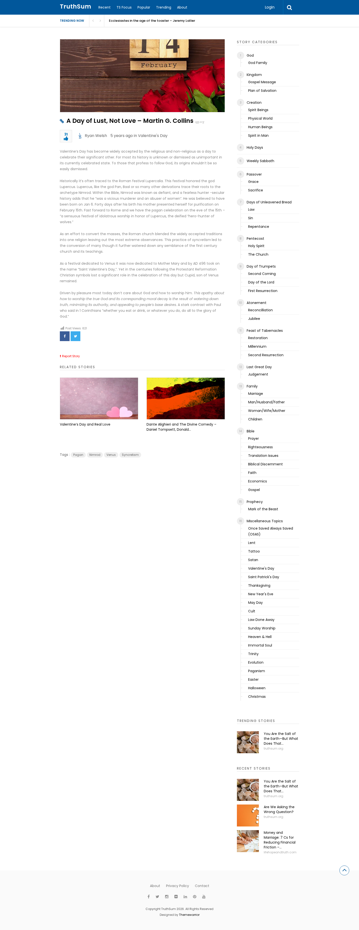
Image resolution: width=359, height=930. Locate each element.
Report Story (71, 356)
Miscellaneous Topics (265, 521)
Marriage (255, 393)
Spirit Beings (258, 109)
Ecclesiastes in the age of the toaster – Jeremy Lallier (152, 20)
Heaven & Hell (260, 636)
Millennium (257, 346)
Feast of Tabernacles (265, 330)
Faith (252, 472)
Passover (254, 174)
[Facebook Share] (65, 336)
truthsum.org (273, 748)
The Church (258, 254)
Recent (104, 7)
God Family (257, 62)
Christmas (257, 696)
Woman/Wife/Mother (266, 410)
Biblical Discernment (265, 464)
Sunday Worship (261, 628)
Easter (253, 679)
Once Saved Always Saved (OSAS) (270, 531)
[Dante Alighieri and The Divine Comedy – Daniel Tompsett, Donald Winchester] (186, 398)
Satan (253, 559)
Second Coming (262, 273)
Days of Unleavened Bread (269, 202)
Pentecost (255, 238)
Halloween (256, 688)
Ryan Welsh (96, 135)
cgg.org (199, 122)
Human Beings (260, 127)
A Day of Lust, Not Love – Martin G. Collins (129, 120)
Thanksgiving (259, 585)
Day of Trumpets (261, 266)
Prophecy (255, 501)
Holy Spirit (256, 245)
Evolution (256, 662)
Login (270, 7)
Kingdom (254, 74)
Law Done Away (261, 619)
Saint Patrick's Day (263, 577)
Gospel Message (262, 82)
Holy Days (255, 147)
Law (251, 209)
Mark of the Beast (263, 509)
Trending (163, 7)
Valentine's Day (153, 135)
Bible (250, 431)
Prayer (253, 438)
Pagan (78, 455)
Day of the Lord (261, 282)
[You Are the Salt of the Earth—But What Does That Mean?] (248, 742)
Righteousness (260, 447)
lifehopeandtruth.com (280, 852)
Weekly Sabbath (260, 160)
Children (255, 419)
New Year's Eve (260, 594)
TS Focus (124, 7)
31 (66, 135)
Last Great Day (259, 367)
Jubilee (254, 318)
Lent (251, 542)
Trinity (253, 653)
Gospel (254, 489)
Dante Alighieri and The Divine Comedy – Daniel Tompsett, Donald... (181, 427)
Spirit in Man (258, 135)
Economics (257, 481)
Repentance (258, 226)
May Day (255, 602)
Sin (250, 218)
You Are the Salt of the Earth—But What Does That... (281, 738)
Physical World (260, 118)
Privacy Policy (177, 886)
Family (252, 386)
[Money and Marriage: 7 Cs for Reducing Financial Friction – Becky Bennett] (248, 841)
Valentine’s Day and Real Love (85, 424)
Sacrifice (255, 190)
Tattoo (254, 551)
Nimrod (94, 455)
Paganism (256, 671)
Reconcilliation (260, 310)
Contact (202, 886)
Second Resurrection (266, 355)
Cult (251, 611)
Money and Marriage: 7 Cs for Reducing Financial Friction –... (280, 840)
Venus (111, 455)
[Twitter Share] (75, 336)
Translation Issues (263, 455)
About (182, 7)
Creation (254, 102)
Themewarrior (189, 915)
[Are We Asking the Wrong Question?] (248, 815)
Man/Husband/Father (266, 402)
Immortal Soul (260, 645)
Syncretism (130, 455)
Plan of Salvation (262, 90)
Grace (253, 181)
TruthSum (75, 6)
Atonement (256, 302)
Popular (143, 7)
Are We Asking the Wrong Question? (279, 809)
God (250, 55)
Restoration (258, 337)
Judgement (258, 374)
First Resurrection (262, 290)
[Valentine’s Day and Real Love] (99, 398)
